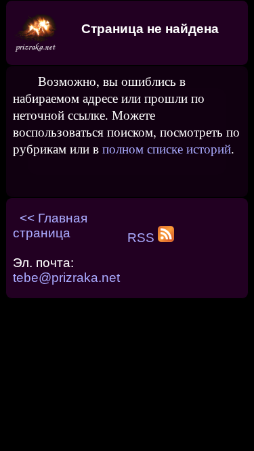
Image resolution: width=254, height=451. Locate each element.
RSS (142, 238)
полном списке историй (166, 148)
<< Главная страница (50, 225)
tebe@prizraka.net (66, 277)
